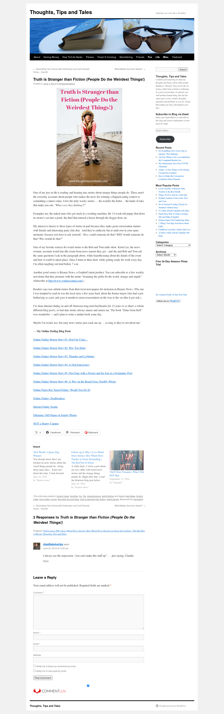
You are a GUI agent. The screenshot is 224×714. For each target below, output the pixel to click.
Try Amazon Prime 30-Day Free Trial (171, 294)
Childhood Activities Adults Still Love (174, 229)
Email (36, 643)
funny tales (44, 499)
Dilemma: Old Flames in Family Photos (55, 415)
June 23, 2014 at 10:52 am (55, 548)
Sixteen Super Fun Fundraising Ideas (174, 220)
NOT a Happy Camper (46, 423)
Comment (38, 592)
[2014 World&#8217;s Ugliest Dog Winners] (52, 466)
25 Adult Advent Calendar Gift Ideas (174, 210)
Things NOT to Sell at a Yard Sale (173, 194)
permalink (138, 499)
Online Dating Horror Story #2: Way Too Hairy (59, 348)
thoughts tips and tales (68, 499)
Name (36, 632)
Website (37, 654)
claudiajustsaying (53, 544)
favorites (74, 496)
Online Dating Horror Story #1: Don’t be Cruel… (60, 339)
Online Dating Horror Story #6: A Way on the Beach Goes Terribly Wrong (74, 381)
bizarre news (63, 496)
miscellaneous (94, 496)
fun (80, 496)
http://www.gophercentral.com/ (65, 280)
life (84, 496)
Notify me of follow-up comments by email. (56, 666)
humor (54, 499)
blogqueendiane (67, 83)
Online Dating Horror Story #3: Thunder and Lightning (63, 356)
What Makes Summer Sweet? (130, 68)
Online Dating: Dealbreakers (49, 398)
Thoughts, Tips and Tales (61, 12)
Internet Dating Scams (45, 406)
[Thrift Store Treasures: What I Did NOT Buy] (127, 460)
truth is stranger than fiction (93, 499)
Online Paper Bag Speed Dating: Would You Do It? (61, 390)
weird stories (108, 496)
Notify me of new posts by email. (51, 670)
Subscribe (165, 139)
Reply (46, 560)
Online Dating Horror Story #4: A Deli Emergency (61, 364)
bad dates (130, 496)
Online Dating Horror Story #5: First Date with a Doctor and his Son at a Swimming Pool (82, 373)
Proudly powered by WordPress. (172, 705)
